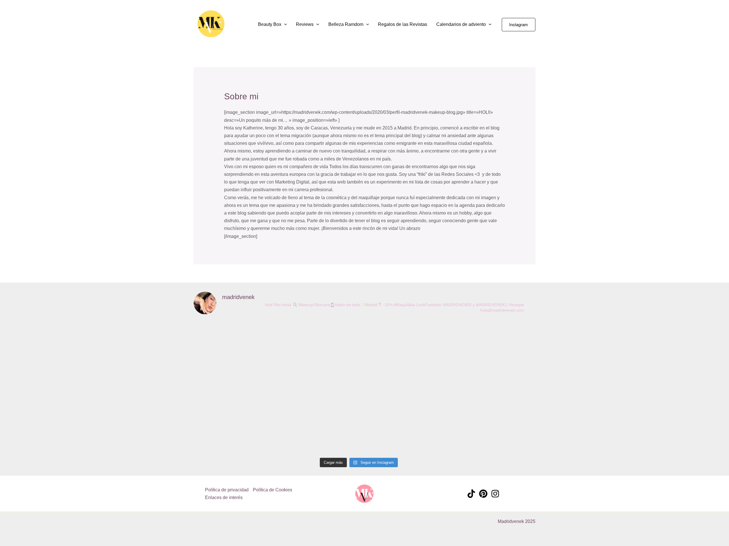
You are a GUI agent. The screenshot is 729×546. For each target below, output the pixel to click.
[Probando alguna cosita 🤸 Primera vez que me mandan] (425, 356)
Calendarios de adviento (461, 24)
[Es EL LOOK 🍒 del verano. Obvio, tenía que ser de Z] (225, 387)
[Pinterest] (483, 493)
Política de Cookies (272, 489)
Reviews (305, 24)
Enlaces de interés (224, 497)
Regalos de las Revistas (402, 24)
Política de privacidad (227, 489)
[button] (240, 24)
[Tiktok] (471, 493)
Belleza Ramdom (345, 24)
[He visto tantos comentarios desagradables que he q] (492, 375)
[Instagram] (495, 493)
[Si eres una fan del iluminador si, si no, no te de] (359, 383)
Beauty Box (269, 24)
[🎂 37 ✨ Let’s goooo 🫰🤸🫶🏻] (292, 339)
